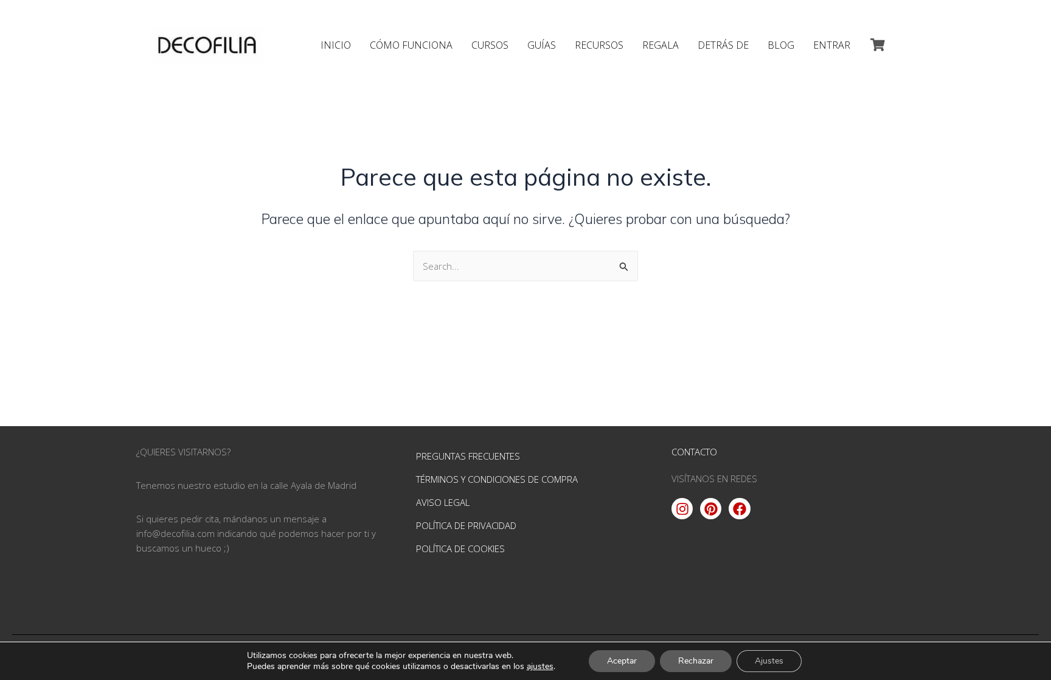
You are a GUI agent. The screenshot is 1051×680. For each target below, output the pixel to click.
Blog (781, 45)
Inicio (336, 45)
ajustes (540, 666)
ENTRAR (831, 45)
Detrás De (723, 45)
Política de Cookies (460, 548)
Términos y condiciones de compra (497, 479)
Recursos (599, 45)
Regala (660, 45)
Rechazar (695, 661)
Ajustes (769, 661)
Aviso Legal (443, 502)
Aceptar (622, 661)
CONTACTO (694, 452)
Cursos (489, 45)
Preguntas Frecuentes (468, 456)
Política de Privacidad (466, 525)
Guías (541, 45)
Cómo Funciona (411, 45)
